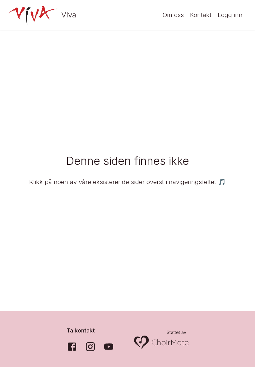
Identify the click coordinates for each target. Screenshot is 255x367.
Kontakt (200, 15)
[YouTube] (108, 346)
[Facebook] (72, 346)
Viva (68, 14)
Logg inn (230, 15)
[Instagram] (90, 346)
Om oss (173, 15)
